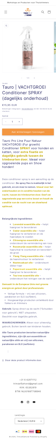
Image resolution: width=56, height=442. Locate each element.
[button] (6, 12)
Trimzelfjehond (23, 437)
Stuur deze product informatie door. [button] (23, 360)
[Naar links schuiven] (22, 78)
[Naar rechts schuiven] (34, 78)
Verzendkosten (27, 109)
